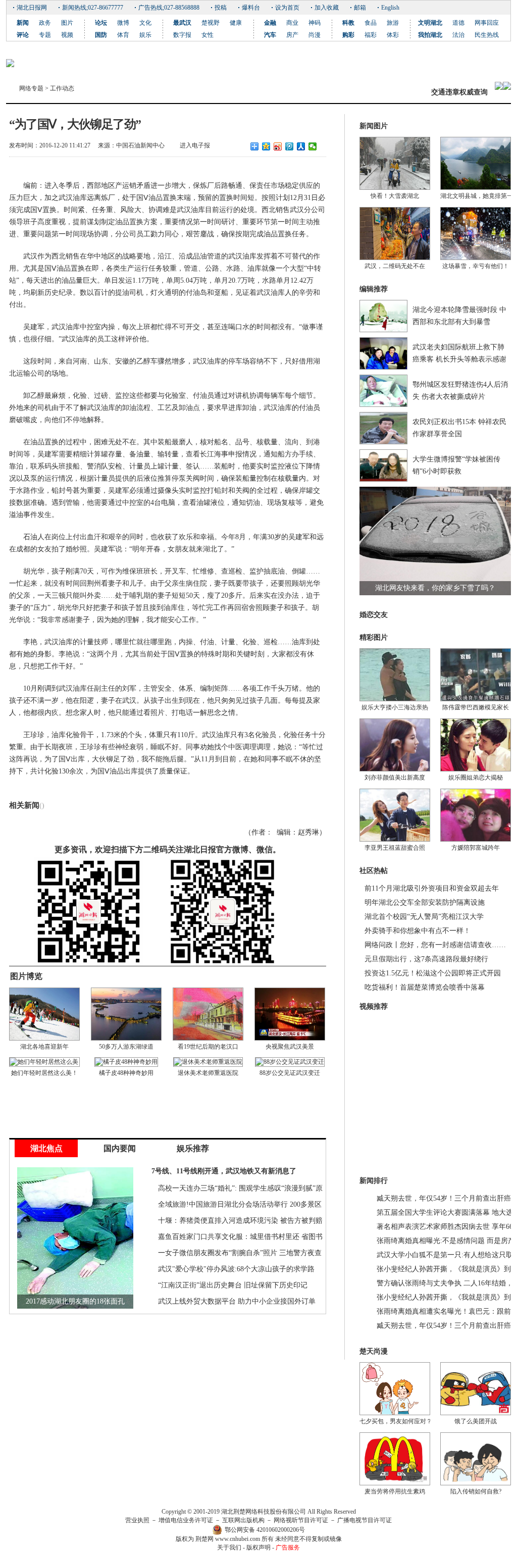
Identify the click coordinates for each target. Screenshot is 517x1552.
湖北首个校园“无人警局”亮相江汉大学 (424, 916)
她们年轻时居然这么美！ (44, 1072)
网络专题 (31, 88)
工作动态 (62, 88)
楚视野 (210, 22)
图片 (67, 22)
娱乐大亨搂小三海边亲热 (394, 707)
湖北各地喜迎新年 (44, 1046)
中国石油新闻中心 (140, 145)
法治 (458, 34)
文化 (145, 22)
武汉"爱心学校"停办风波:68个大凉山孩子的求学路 (236, 1269)
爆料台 (251, 7)
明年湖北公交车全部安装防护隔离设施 (425, 902)
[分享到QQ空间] (266, 146)
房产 (292, 34)
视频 (67, 34)
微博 (123, 22)
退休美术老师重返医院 (208, 1072)
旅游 (393, 22)
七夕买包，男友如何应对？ (395, 1421)
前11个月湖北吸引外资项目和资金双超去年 (432, 888)
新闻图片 (373, 126)
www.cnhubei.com (237, 1538)
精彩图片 (373, 637)
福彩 (371, 34)
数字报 (182, 34)
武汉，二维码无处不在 (395, 266)
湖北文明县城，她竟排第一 (476, 195)
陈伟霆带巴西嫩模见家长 (475, 707)
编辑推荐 (373, 289)
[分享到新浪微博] (278, 146)
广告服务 (288, 1547)
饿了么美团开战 (475, 1421)
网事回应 (487, 22)
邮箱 (360, 7)
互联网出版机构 (243, 1520)
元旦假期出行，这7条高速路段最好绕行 (426, 959)
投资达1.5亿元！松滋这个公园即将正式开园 (433, 973)
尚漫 (314, 34)
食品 (371, 22)
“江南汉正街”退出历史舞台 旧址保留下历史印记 (232, 1285)
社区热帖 (373, 870)
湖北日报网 (32, 7)
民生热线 (487, 34)
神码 (314, 22)
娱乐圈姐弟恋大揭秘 (475, 777)
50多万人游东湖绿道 (126, 1046)
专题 (45, 34)
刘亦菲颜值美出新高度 (395, 777)
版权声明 (258, 1547)
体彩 (393, 34)
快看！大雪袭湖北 (395, 195)
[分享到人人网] (301, 146)
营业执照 (137, 1520)
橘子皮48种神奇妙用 (126, 1072)
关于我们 (229, 1547)
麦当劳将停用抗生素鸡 (395, 1491)
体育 (123, 34)
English (390, 7)
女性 (207, 34)
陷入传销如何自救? (475, 1491)
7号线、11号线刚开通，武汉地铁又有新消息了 (223, 1171)
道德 (458, 22)
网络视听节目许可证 (301, 1520)
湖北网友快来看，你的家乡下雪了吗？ (435, 588)
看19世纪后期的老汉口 (208, 1046)
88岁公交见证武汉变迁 (290, 1072)
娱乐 (145, 34)
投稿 (221, 7)
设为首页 (287, 7)
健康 (236, 22)
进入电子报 (195, 145)
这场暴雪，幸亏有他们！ (475, 266)
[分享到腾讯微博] (289, 146)
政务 (45, 22)
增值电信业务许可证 (186, 1520)
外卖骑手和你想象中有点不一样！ (418, 931)
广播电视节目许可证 (364, 1520)
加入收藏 (327, 7)
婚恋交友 (373, 614)
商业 (292, 22)
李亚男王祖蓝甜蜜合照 (395, 847)
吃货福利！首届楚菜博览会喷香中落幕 (425, 987)
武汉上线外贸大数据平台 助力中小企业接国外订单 (237, 1301)
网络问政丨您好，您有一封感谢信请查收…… (435, 945)
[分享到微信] (312, 146)
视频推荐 (373, 1006)
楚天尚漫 (373, 1351)
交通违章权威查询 (459, 92)
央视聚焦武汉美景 (290, 1046)
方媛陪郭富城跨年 (475, 847)
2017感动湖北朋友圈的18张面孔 (75, 1301)
